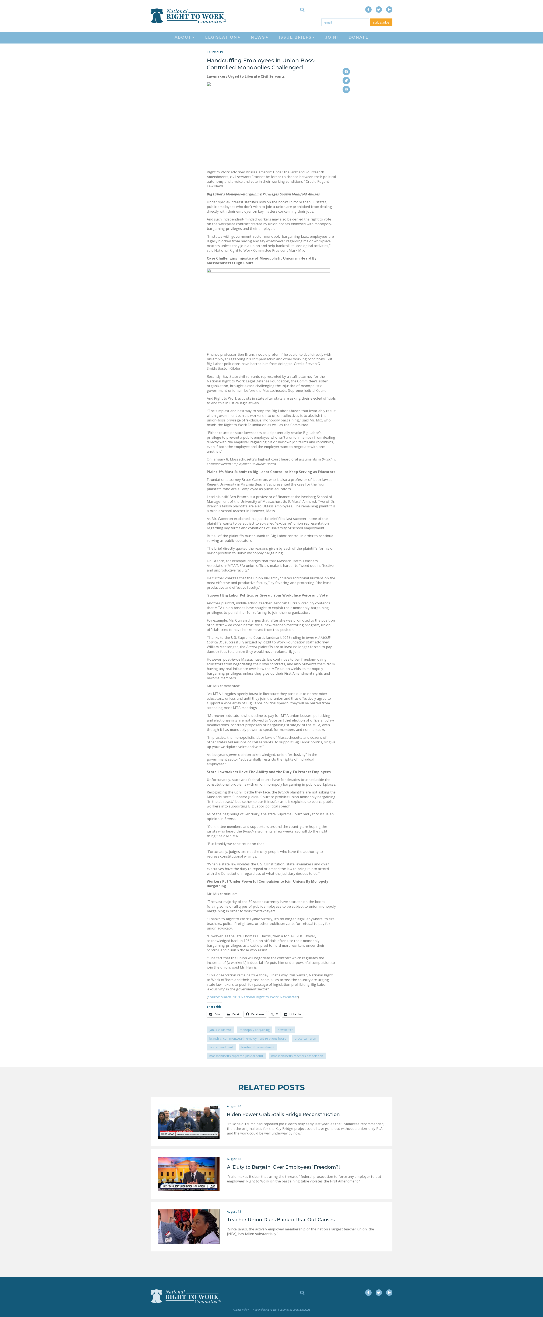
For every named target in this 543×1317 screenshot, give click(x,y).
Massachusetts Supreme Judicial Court (236, 1056)
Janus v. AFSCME (220, 1030)
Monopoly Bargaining (255, 1030)
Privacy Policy (241, 1309)
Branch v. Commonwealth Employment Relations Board (248, 1038)
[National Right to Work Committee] (189, 15)
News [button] (258, 37)
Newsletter (285, 1030)
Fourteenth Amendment (257, 1047)
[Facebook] (346, 71)
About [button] (183, 37)
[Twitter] (346, 80)
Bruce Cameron (305, 1038)
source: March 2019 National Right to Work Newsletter (253, 997)
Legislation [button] (221, 37)
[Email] (346, 89)
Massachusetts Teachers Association (297, 1056)
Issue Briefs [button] (295, 37)
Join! (331, 37)
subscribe (381, 22)
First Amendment (221, 1047)
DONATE (358, 37)
